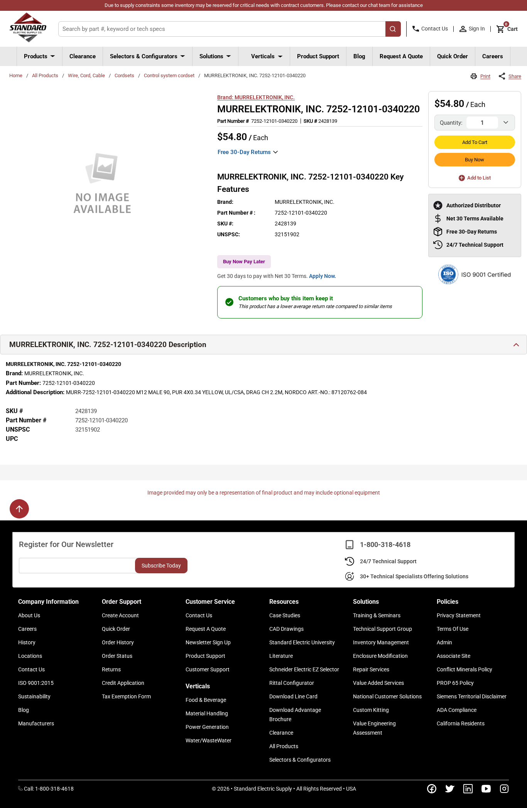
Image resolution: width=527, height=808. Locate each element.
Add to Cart (474, 142)
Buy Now (474, 160)
